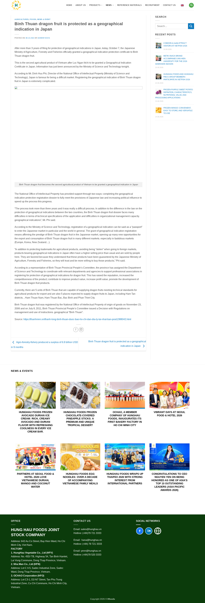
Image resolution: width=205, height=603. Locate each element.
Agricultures (22, 19)
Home (69, 5)
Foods (33, 19)
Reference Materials (129, 5)
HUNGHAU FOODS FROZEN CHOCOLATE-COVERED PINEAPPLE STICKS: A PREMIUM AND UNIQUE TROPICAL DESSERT (80, 418)
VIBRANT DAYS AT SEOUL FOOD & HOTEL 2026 (169, 414)
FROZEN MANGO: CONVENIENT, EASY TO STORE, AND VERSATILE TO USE (178, 110)
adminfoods (44, 38)
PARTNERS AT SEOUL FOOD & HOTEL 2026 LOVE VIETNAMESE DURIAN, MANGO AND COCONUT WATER (35, 480)
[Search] (191, 5)
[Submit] (191, 26)
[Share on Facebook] (75, 329)
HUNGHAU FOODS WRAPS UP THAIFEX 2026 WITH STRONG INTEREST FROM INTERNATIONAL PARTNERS (125, 478)
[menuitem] (182, 5)
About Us (80, 5)
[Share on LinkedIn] (81, 329)
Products (94, 5)
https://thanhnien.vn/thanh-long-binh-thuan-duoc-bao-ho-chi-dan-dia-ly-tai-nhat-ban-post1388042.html (77, 319)
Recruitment (152, 5)
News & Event (44, 19)
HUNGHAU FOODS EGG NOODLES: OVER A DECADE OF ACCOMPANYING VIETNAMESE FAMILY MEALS (80, 478)
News (109, 5)
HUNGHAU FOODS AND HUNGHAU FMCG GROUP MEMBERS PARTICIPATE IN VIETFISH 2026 (178, 77)
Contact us (169, 5)
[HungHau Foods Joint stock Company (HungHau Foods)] (16, 5)
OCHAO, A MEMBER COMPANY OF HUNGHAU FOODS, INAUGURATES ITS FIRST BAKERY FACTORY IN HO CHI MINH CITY (125, 418)
